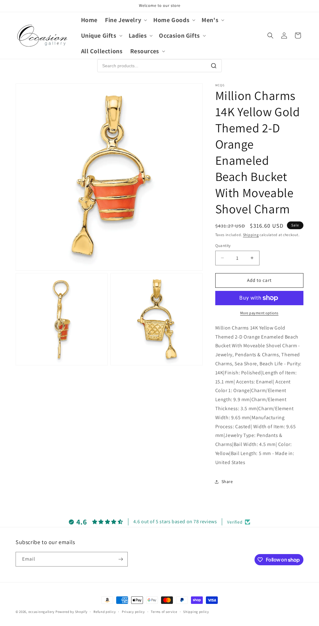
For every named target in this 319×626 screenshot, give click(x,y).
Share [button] (227, 481)
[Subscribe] (120, 559)
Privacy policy (133, 611)
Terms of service (164, 611)
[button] (125, 20)
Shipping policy (196, 611)
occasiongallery (41, 611)
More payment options (259, 313)
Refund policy (104, 611)
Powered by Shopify (71, 611)
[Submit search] (213, 65)
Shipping (251, 234)
